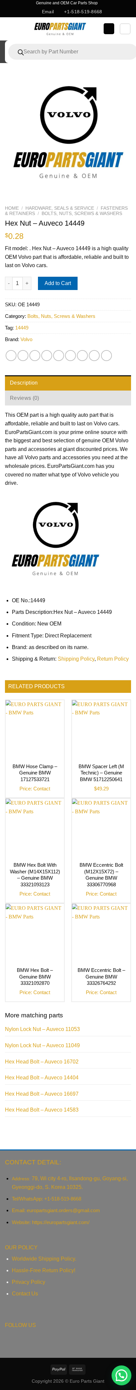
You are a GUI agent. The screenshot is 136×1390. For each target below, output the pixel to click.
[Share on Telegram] (106, 355)
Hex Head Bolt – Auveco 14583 (42, 1110)
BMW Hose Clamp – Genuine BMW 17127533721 (35, 773)
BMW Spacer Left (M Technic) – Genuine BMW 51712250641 (101, 773)
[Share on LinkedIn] (82, 355)
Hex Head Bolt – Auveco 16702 (42, 1061)
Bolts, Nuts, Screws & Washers (82, 213)
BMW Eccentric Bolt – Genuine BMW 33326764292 (101, 976)
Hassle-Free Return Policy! (43, 1270)
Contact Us (25, 1293)
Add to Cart (58, 283)
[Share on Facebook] (22, 355)
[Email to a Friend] (46, 355)
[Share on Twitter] (34, 355)
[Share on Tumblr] (94, 355)
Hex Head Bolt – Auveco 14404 (42, 1077)
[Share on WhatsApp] (11, 355)
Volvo (26, 339)
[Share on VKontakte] (70, 355)
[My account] (109, 28)
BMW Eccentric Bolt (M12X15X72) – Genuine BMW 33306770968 (101, 874)
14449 (21, 327)
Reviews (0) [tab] (24, 398)
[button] (121, 1375)
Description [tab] (24, 383)
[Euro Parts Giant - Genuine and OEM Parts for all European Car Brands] (59, 28)
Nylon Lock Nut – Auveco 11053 (42, 1029)
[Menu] (11, 28)
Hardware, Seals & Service (59, 208)
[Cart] (125, 29)
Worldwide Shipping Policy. (44, 1259)
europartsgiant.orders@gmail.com (63, 1210)
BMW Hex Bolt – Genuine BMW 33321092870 (35, 976)
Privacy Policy (28, 1282)
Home (12, 208)
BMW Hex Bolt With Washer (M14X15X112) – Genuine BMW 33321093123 (35, 874)
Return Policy (113, 659)
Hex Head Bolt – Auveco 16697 (42, 1094)
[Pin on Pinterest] (58, 355)
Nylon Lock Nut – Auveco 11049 (42, 1045)
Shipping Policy (76, 659)
